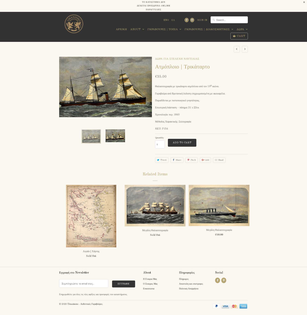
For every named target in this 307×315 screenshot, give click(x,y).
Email (220, 160)
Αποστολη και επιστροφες (191, 284)
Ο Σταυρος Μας (150, 284)
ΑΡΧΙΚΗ (121, 29)
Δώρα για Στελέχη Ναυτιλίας (177, 59)
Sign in (202, 20)
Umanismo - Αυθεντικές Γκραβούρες (84, 304)
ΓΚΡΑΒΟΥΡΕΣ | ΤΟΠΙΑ (163, 29)
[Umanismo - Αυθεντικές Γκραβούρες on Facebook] (187, 20)
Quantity (159, 138)
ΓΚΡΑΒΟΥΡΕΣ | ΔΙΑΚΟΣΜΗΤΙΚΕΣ (208, 29)
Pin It (193, 160)
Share (178, 160)
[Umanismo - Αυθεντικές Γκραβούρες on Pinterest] (192, 20)
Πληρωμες (184, 279)
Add (207, 160)
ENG (166, 20)
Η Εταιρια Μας (150, 279)
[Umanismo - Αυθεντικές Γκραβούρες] (73, 24)
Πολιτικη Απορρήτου (188, 289)
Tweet (163, 160)
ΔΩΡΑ (241, 29)
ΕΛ (173, 20)
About (136, 29)
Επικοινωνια (148, 289)
